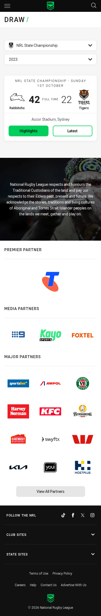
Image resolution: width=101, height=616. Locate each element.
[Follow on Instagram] (92, 515)
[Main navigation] (7, 6)
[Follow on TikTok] (63, 515)
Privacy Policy (62, 573)
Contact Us (49, 585)
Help (33, 585)
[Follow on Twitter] (83, 515)
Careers (20, 585)
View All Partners (50, 491)
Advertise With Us (73, 585)
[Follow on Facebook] (73, 515)
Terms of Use (38, 573)
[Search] (94, 5)
